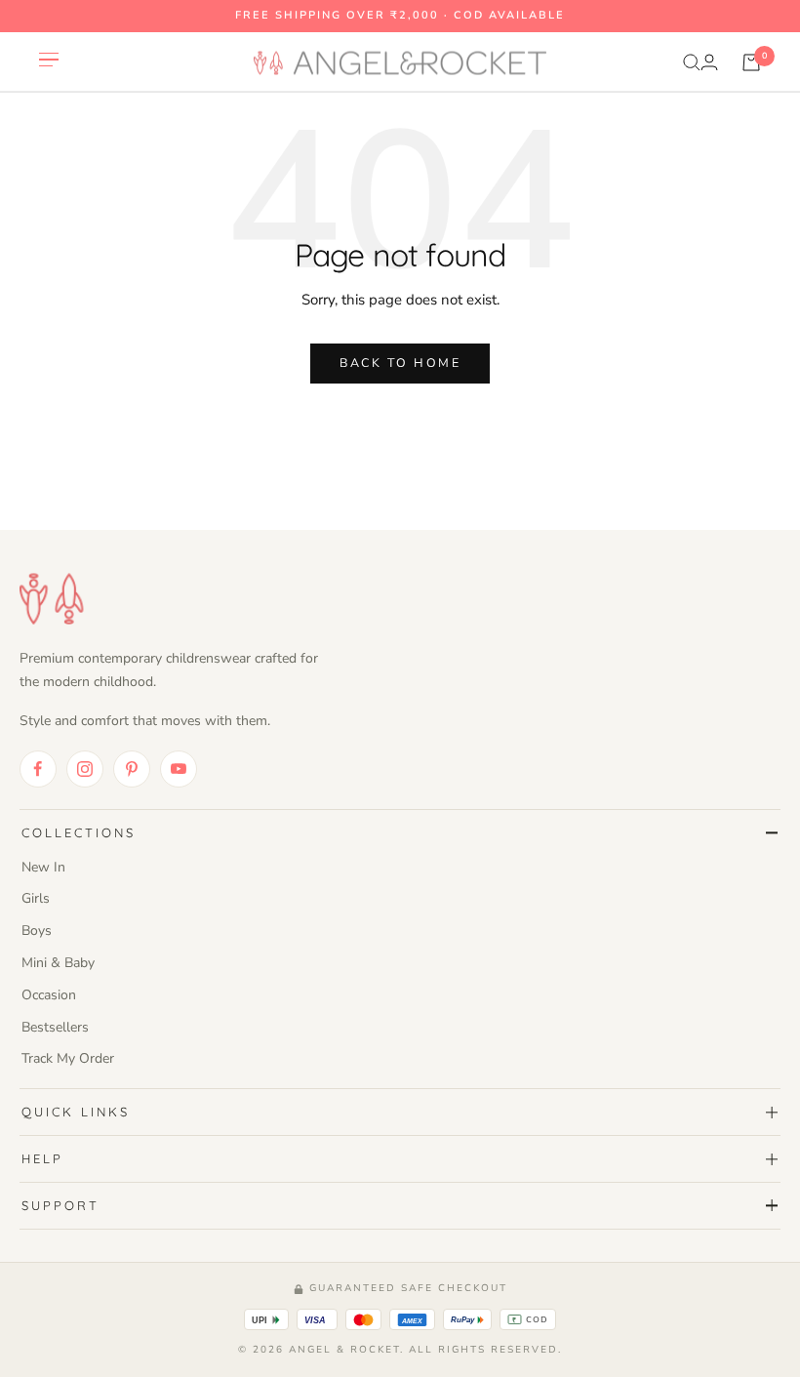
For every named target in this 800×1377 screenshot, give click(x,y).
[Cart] (751, 62)
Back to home (400, 362)
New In (43, 867)
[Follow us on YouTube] (178, 769)
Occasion (48, 995)
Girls (35, 898)
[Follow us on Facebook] (38, 769)
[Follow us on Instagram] (84, 769)
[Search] (691, 62)
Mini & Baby (58, 962)
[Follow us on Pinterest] (131, 769)
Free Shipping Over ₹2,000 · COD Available (400, 15)
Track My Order (67, 1058)
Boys (36, 930)
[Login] (709, 62)
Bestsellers (55, 1027)
